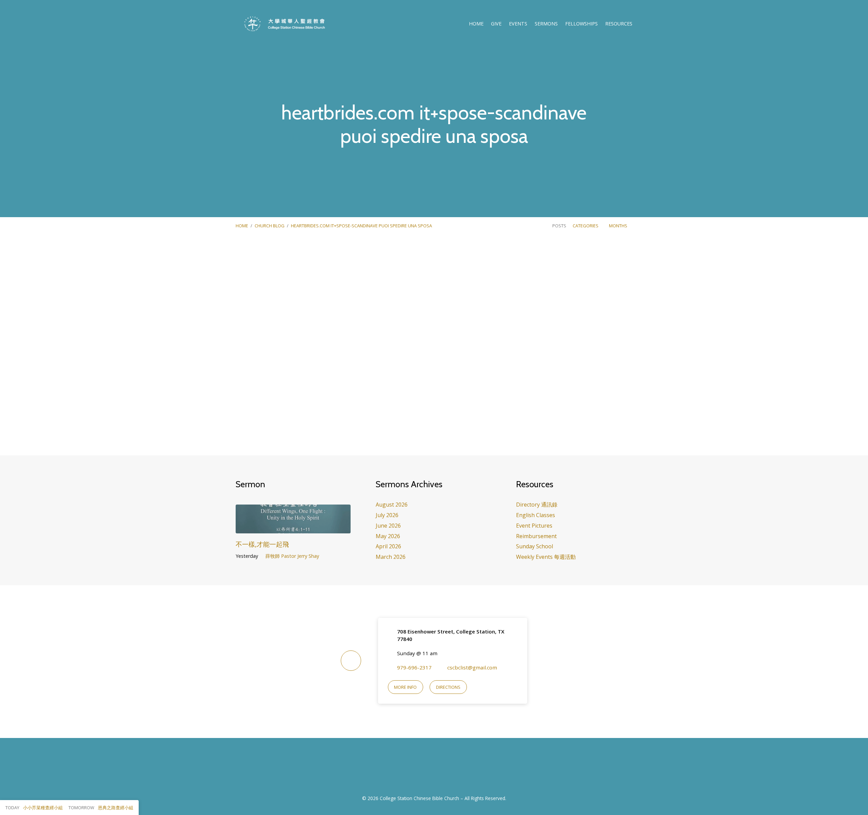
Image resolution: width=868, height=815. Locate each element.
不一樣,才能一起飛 (262, 544)
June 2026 (388, 525)
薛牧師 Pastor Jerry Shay (292, 556)
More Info (405, 687)
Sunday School (534, 546)
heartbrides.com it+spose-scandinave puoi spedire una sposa (361, 226)
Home (476, 23)
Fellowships (581, 23)
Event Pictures (534, 525)
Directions (448, 687)
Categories (586, 226)
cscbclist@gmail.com (472, 667)
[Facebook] (425, 770)
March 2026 (391, 557)
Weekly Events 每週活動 (546, 557)
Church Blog (269, 226)
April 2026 (388, 546)
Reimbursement (536, 536)
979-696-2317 (414, 667)
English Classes (535, 515)
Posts (559, 226)
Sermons (546, 23)
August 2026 (392, 504)
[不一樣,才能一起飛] (293, 528)
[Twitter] (442, 770)
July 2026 (387, 515)
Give (496, 23)
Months (618, 226)
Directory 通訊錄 (536, 504)
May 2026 (388, 536)
